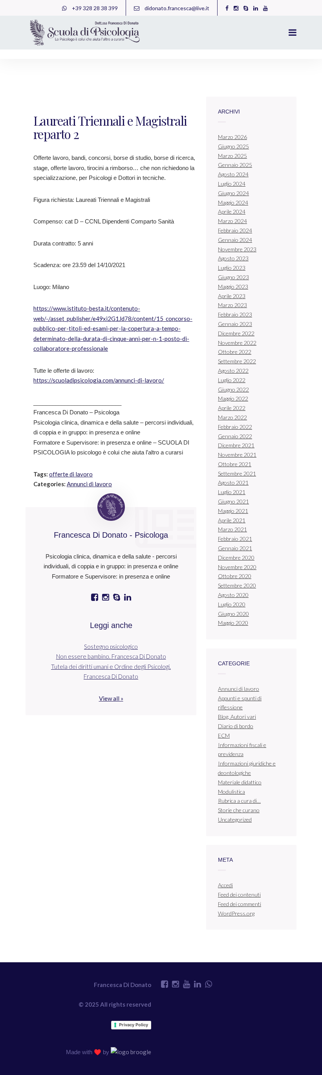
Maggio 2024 (233, 202)
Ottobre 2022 (234, 351)
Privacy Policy (133, 1024)
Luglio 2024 (231, 183)
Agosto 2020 (233, 595)
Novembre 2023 (237, 249)
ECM (224, 735)
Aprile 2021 (231, 520)
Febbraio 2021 (235, 538)
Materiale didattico (240, 782)
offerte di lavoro (71, 474)
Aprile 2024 (231, 211)
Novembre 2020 (237, 567)
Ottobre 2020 (234, 576)
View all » (111, 698)
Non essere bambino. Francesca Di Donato (111, 656)
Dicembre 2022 (236, 333)
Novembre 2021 (237, 454)
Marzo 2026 (232, 137)
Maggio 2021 (233, 510)
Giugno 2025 (233, 146)
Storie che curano (239, 810)
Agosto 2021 (233, 482)
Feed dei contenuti (239, 894)
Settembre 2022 (237, 361)
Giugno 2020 (233, 613)
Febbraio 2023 (235, 314)
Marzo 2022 (232, 417)
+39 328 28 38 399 (94, 8)
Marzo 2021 (232, 529)
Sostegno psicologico (111, 646)
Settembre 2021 (237, 473)
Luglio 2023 (231, 267)
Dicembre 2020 (236, 557)
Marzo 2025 (232, 155)
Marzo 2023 (232, 305)
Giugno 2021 (233, 501)
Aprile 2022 (231, 408)
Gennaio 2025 (235, 164)
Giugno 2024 (233, 193)
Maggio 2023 (233, 286)
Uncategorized (235, 819)
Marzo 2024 (232, 221)
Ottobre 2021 (234, 464)
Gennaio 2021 (235, 548)
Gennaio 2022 (235, 436)
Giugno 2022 (233, 389)
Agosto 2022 (233, 370)
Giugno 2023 (233, 277)
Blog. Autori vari (237, 716)
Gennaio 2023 (235, 323)
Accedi (225, 885)
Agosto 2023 (233, 258)
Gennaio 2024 (235, 239)
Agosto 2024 (233, 174)
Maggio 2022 (233, 398)
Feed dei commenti (239, 904)
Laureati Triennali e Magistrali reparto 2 (110, 127)
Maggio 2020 (233, 622)
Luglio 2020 (231, 604)
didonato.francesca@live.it (176, 8)
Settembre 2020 (237, 585)
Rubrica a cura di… (239, 800)
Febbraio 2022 (235, 426)
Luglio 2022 (231, 380)
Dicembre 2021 (236, 445)
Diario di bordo (235, 726)
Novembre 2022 (237, 342)
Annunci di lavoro (89, 483)
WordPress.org (236, 913)
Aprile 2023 (231, 296)
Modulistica (231, 791)
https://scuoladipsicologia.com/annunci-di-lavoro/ (98, 380)
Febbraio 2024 (235, 230)
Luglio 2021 (231, 492)
